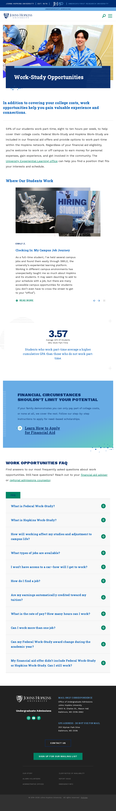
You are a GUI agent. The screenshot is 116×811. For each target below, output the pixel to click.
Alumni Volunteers (31, 779)
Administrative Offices (33, 784)
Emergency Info (66, 784)
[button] (54, 506)
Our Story (27, 773)
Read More (26, 300)
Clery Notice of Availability (71, 773)
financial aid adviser (94, 474)
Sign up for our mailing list (58, 756)
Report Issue (65, 779)
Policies (84, 798)
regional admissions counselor (30, 480)
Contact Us (58, 743)
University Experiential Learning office (32, 161)
